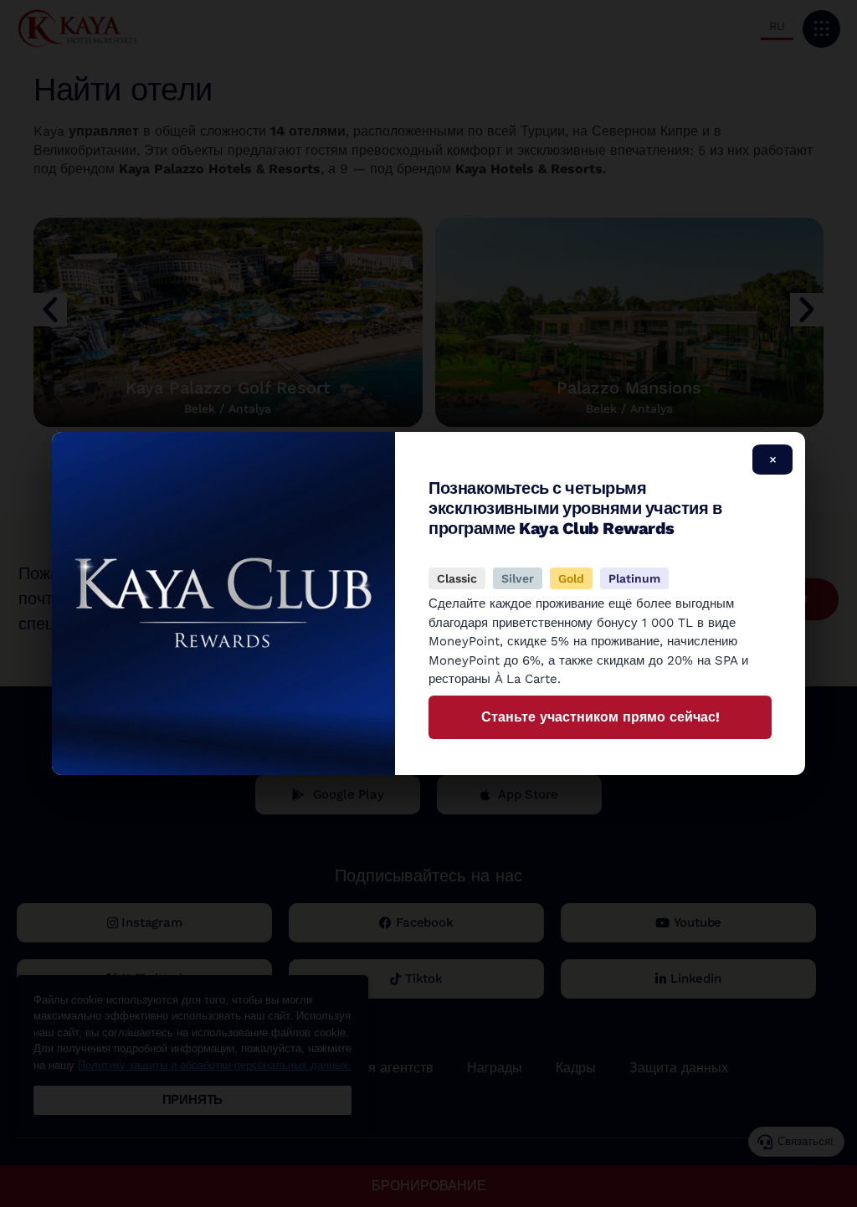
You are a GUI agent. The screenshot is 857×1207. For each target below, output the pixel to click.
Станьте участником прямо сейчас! (600, 717)
